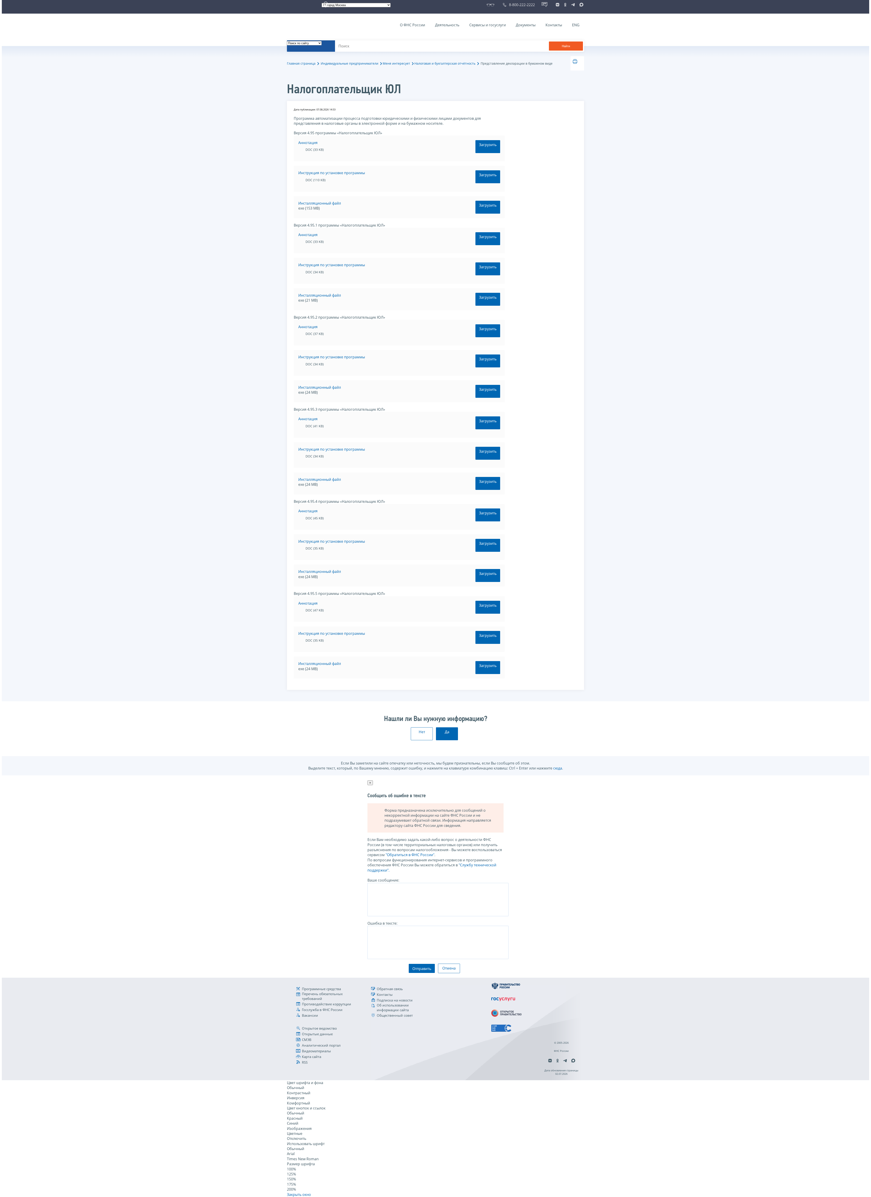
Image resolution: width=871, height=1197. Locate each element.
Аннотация (308, 142)
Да (447, 731)
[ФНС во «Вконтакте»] (557, 4)
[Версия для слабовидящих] (491, 4)
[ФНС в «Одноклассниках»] (565, 4)
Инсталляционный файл (319, 203)
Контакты (554, 24)
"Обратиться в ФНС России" (410, 854)
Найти (566, 46)
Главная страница (301, 63)
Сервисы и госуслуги (487, 24)
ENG (576, 24)
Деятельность (447, 24)
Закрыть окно (299, 1194)
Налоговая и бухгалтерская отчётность (444, 63)
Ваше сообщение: (383, 880)
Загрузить (488, 144)
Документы (526, 24)
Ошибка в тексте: (382, 923)
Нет (422, 731)
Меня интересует (396, 63)
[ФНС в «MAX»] (580, 4)
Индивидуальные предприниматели (349, 63)
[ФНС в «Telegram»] (573, 4)
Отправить (421, 968)
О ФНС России (412, 24)
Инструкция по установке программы (331, 172)
